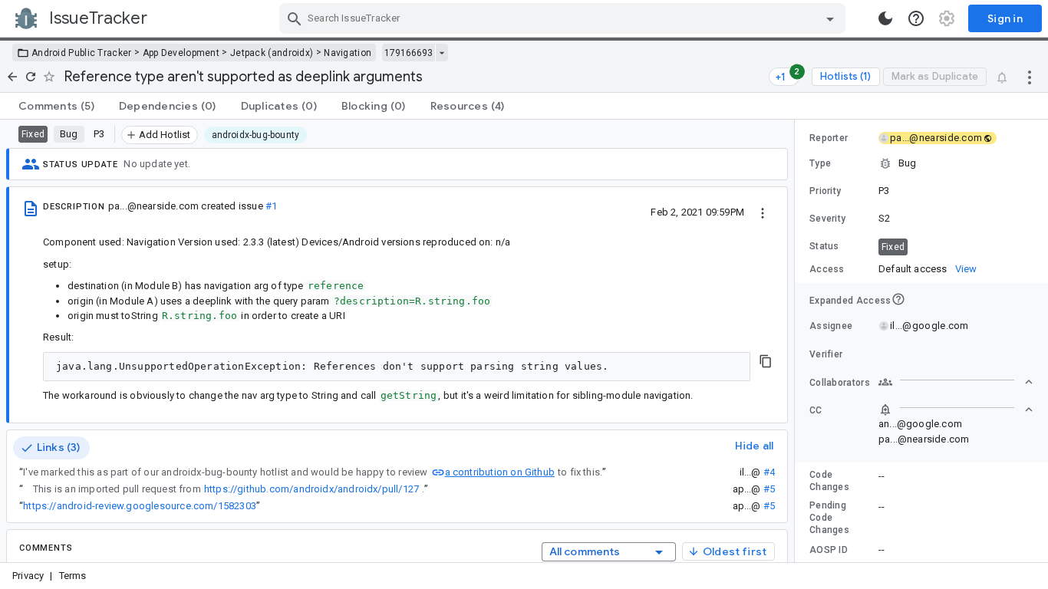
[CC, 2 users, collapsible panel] (955, 409)
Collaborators (839, 382)
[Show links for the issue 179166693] (441, 52)
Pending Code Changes (829, 517)
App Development (181, 53)
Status (824, 246)
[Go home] (12, 76)
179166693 (408, 53)
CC (815, 410)
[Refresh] (30, 76)
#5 (769, 489)
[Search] (294, 18)
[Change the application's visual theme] (885, 18)
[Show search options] (830, 18)
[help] (916, 18)
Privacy (28, 575)
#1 (271, 206)
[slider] (797, 341)
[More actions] (1029, 76)
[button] (921, 163)
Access (827, 269)
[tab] (56, 106)
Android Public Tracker (81, 53)
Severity (827, 218)
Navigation (347, 53)
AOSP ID (828, 550)
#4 (769, 472)
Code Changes (829, 480)
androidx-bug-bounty (256, 135)
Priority (825, 191)
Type (820, 163)
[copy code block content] (765, 361)
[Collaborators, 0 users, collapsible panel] (955, 382)
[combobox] (564, 18)
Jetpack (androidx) (271, 53)
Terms (73, 575)
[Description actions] (762, 211)
